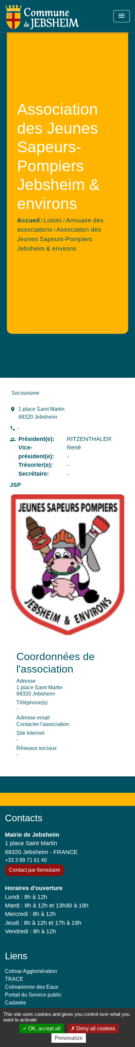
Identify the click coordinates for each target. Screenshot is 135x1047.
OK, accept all (44, 1028)
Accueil (28, 220)
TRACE (14, 979)
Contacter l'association (42, 724)
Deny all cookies (95, 1028)
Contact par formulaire (34, 870)
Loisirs (53, 220)
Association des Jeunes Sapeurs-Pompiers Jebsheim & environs (59, 239)
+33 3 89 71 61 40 (26, 860)
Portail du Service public (33, 995)
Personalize (69, 1038)
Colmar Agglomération (31, 971)
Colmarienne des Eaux (31, 987)
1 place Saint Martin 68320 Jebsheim (41, 413)
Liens (16, 956)
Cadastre (15, 1002)
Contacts (24, 818)
